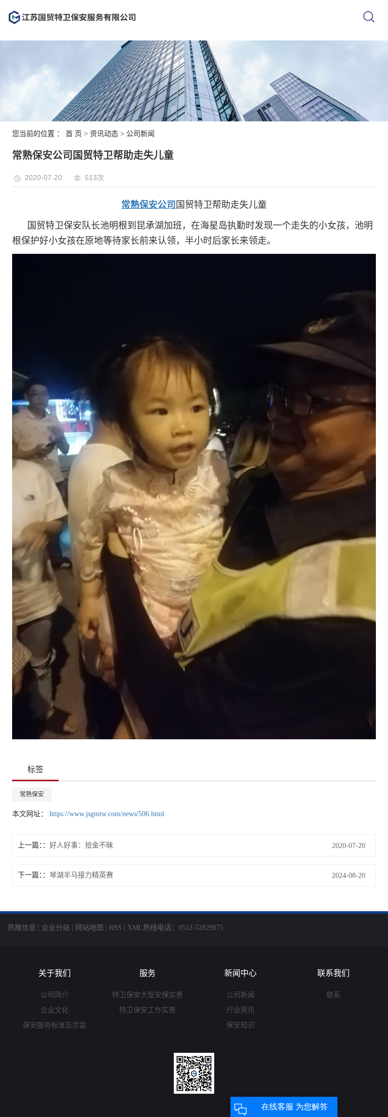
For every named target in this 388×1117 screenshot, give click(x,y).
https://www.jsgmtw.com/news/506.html (105, 814)
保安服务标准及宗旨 (54, 1025)
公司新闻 (140, 134)
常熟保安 (32, 794)
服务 (147, 973)
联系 (333, 995)
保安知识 (240, 1025)
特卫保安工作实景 (147, 1010)
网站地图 (89, 927)
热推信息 (22, 927)
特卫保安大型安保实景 (147, 995)
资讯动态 (104, 134)
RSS (115, 927)
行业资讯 (240, 1010)
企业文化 (54, 1010)
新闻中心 (240, 973)
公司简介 (54, 995)
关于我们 (54, 973)
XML (135, 927)
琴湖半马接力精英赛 (81, 875)
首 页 (74, 134)
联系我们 (333, 973)
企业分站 (55, 927)
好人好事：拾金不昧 (81, 845)
